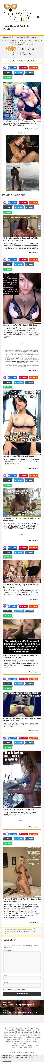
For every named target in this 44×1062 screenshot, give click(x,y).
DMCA (30, 1045)
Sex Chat (14, 44)
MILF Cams (15, 41)
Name (6, 975)
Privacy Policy (20, 990)
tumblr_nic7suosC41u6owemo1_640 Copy (19, 929)
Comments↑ (34, 252)
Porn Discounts (6, 41)
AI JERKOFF (33, 37)
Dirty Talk (28, 932)
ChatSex (22, 41)
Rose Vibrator (29, 44)
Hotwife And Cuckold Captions (16, 27)
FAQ (30, 1047)
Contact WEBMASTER (12, 1045)
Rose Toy (20, 43)
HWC (20, 931)
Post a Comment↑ (32, 129)
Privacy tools (22, 1047)
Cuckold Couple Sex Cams (17, 361)
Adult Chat (21, 44)
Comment (7, 950)
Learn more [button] (7, 1061)
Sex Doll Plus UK (31, 41)
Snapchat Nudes (28, 43)
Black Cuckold (14, 358)
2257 (24, 1045)
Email (6, 982)
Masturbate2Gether (20, 37)
